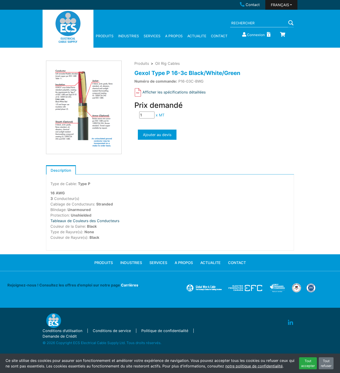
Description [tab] (61, 170)
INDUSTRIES (128, 36)
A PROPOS (174, 36)
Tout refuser (326, 363)
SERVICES (152, 36)
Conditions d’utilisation (62, 330)
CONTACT (219, 36)
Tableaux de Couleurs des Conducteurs (84, 220)
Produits (141, 63)
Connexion (256, 35)
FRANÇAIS (280, 5)
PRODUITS (105, 36)
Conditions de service (112, 330)
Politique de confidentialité (164, 330)
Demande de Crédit (60, 336)
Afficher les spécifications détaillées (174, 92)
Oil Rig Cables (167, 63)
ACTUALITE (196, 36)
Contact (253, 4)
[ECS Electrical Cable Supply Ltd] (68, 27)
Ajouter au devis (157, 134)
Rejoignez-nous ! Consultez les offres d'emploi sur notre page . (73, 285)
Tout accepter (308, 363)
